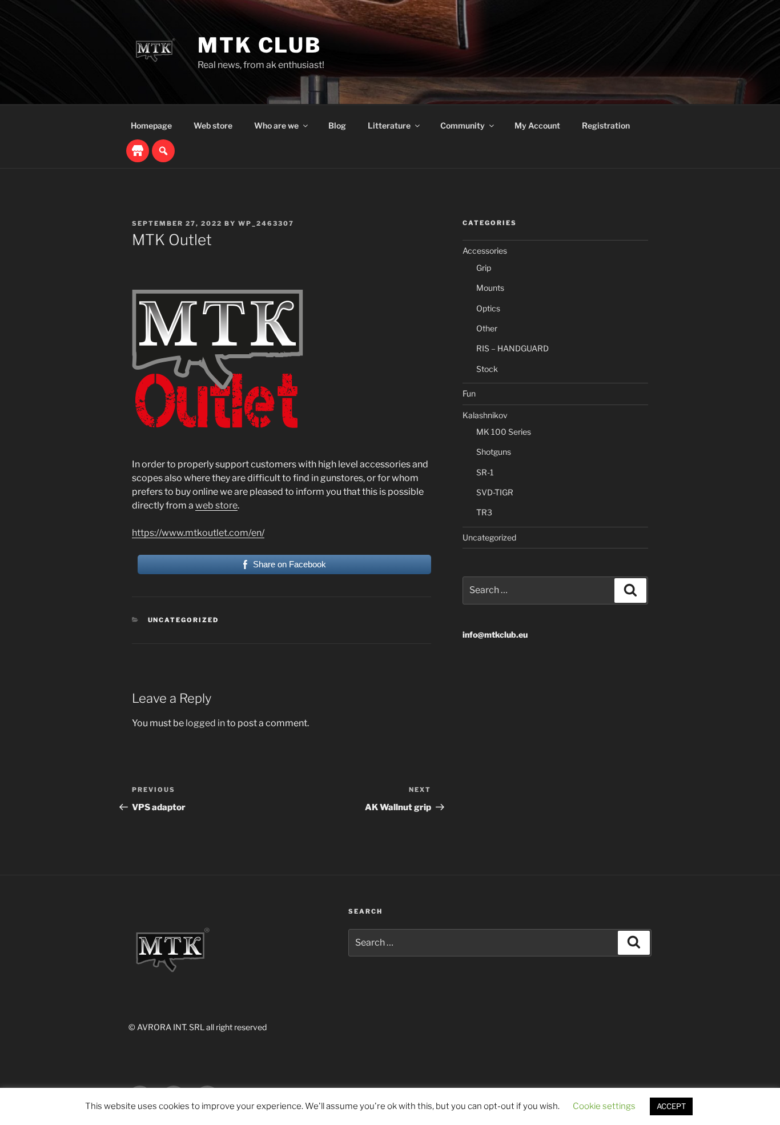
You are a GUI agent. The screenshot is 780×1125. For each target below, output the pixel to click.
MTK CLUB (259, 45)
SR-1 (485, 472)
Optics (488, 308)
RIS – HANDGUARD (512, 348)
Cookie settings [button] (604, 1106)
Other (486, 328)
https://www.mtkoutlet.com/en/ (198, 532)
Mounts (490, 288)
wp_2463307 (266, 223)
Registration (606, 125)
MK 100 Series (503, 432)
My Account (537, 125)
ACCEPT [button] (671, 1106)
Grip (483, 268)
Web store (213, 125)
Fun (469, 393)
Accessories (485, 250)
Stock (487, 369)
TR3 (484, 512)
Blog (337, 125)
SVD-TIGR (494, 492)
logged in (205, 723)
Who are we (276, 125)
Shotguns (493, 452)
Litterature (389, 125)
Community (462, 125)
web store (216, 505)
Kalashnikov (485, 415)
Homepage (151, 125)
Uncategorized (183, 620)
